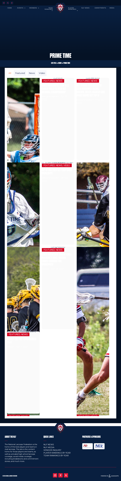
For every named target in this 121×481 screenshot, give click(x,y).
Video (42, 73)
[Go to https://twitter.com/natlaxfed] (7, 2)
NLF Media (48, 447)
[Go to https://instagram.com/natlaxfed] (3, 2)
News (32, 73)
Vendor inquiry (52, 450)
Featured (20, 73)
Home (60, 63)
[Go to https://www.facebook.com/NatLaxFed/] (60, 475)
